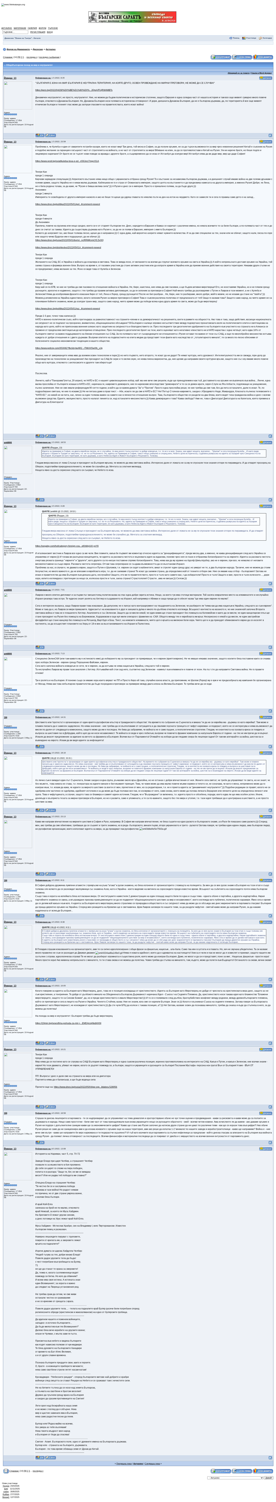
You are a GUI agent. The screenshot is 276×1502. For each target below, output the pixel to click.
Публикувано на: (43, 78)
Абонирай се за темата (239, 73)
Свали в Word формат (261, 73)
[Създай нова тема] (241, 57)
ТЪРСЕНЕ (53, 28)
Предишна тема (124, 1463)
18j (5, 717)
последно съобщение (49, 57)
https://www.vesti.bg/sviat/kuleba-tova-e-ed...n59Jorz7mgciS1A (67, 161)
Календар (267, 38)
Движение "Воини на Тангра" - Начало (23, 38)
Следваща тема (152, 1463)
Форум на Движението (18, 49)
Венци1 (5, 1497)
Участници (251, 38)
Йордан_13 (10, 78)
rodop (6, 1491)
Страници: (8, 57)
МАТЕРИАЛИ (20, 28)
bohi (6, 1489)
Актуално (51, 49)
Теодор (6, 1486)
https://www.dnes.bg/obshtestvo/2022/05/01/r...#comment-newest (68, 247)
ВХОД (50, 32)
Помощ (236, 38)
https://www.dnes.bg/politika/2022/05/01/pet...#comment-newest (67, 204)
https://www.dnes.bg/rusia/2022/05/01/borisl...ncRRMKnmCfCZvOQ (69, 240)
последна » (31, 57)
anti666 (8, 442)
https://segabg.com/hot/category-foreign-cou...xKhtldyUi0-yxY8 (67, 546)
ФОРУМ (42, 28)
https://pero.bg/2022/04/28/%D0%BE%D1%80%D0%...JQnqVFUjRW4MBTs (73, 90)
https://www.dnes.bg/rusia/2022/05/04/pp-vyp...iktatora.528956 (85, 1087)
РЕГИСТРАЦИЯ (37, 32)
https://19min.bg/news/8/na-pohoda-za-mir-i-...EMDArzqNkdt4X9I (68, 1023)
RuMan (6, 1494)
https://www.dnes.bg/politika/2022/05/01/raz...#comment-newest (67, 308)
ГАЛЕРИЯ (32, 28)
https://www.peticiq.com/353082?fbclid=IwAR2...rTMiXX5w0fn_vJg (69, 348)
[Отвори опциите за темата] (6, 1471)
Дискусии (38, 49)
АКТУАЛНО (6, 28)
